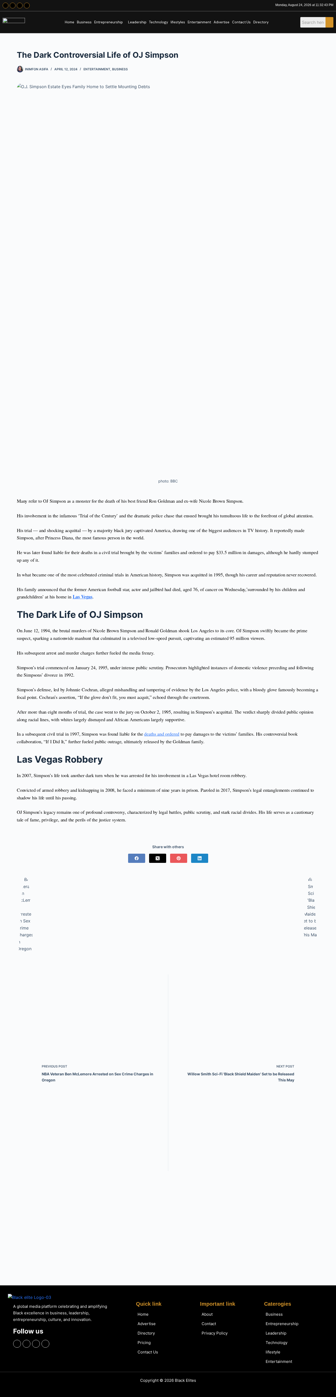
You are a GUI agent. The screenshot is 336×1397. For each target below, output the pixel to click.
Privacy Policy (215, 1333)
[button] (109, 22)
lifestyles (178, 22)
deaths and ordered (161, 734)
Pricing (144, 1342)
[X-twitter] (20, 5)
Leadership (137, 22)
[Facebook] (5, 5)
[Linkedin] (27, 5)
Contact (209, 1323)
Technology (158, 22)
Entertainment (199, 22)
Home (69, 22)
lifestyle (273, 1352)
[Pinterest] (178, 858)
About (207, 1314)
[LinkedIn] (199, 858)
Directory (261, 22)
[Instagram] (12, 5)
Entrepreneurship (108, 22)
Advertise (221, 22)
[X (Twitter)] (157, 858)
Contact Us (241, 22)
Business (84, 22)
